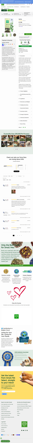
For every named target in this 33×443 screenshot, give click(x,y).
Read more (13, 206)
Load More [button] (16, 149)
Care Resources (23, 6)
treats (10, 179)
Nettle (22, 48)
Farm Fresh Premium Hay (19, 1)
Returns (2, 429)
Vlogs (18, 415)
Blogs (2, 8)
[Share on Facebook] (23, 127)
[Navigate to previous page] (11, 235)
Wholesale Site (6, 8)
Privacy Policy (3, 423)
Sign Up (4, 393)
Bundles (2, 418)
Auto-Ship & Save (10, 6)
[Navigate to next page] (21, 235)
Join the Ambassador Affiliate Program (24, 406)
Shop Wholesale (20, 409)
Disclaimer (3, 431)
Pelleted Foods (4, 409)
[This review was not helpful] (29, 217)
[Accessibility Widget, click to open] (1, 438)
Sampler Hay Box (23, 49)
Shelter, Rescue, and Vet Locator (23, 407)
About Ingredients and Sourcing (7, 404)
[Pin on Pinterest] (25, 127)
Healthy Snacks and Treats (6, 413)
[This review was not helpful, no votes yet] (29, 196)
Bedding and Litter (4, 407)
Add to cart (28, 34)
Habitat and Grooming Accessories (7, 417)
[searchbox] (5, 176)
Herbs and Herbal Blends (5, 411)
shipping (4, 179)
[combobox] (15, 4)
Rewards (28, 6)
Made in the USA (28, 1)
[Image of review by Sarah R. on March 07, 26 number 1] (13, 192)
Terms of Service (4, 425)
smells (7, 179)
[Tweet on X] (22, 127)
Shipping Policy (4, 427)
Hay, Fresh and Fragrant (5, 406)
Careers (18, 413)
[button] (29, 4)
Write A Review (16, 171)
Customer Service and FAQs (22, 404)
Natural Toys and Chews (5, 415)
